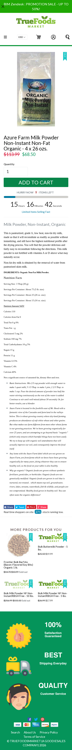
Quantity (9, 164)
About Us (30, 732)
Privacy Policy (49, 732)
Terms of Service (34, 736)
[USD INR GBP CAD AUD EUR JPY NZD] (22, 37)
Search (15, 732)
